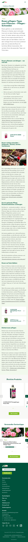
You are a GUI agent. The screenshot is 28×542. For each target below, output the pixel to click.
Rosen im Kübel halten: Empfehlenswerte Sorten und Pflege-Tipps (13, 301)
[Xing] (17, 525)
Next (26, 396)
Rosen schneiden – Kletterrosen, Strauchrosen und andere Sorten (12, 197)
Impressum (13, 536)
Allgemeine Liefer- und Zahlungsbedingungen (13, 535)
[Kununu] (21, 525)
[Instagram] (6, 525)
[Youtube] (10, 525)
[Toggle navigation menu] (25, 2)
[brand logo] (4, 2)
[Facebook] (3, 525)
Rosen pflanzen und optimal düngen (11, 120)
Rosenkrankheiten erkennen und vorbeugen (13, 259)
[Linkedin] (14, 525)
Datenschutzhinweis (21, 536)
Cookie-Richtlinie (6, 536)
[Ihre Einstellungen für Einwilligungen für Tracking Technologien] (26, 406)
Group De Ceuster (20, 532)
